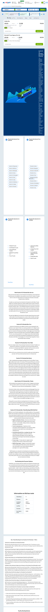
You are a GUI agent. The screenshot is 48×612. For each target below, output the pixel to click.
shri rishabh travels (13, 247)
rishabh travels (12, 245)
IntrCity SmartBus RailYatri (34, 246)
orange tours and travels (34, 249)
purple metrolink (34, 256)
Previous (2, 14)
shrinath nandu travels (12, 250)
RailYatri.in (11, 562)
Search (42, 9)
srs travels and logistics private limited (34, 253)
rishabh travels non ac (13, 253)
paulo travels (33, 258)
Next (43, 14)
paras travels (12, 256)
